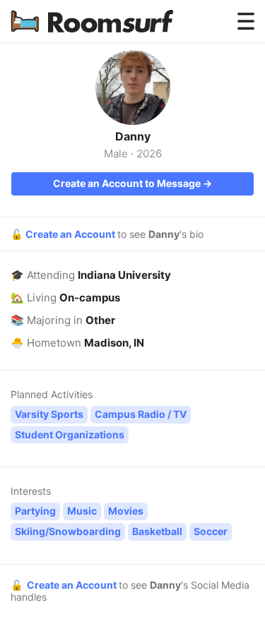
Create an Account (71, 234)
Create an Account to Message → (132, 183)
